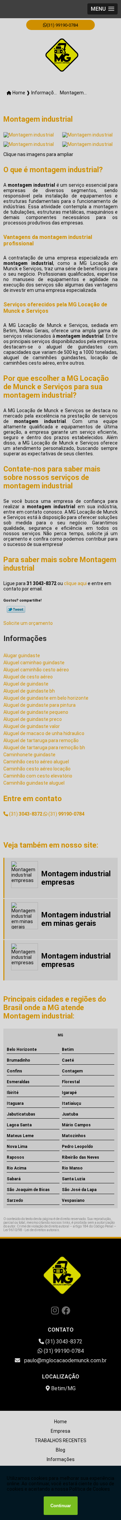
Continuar (60, 1505)
